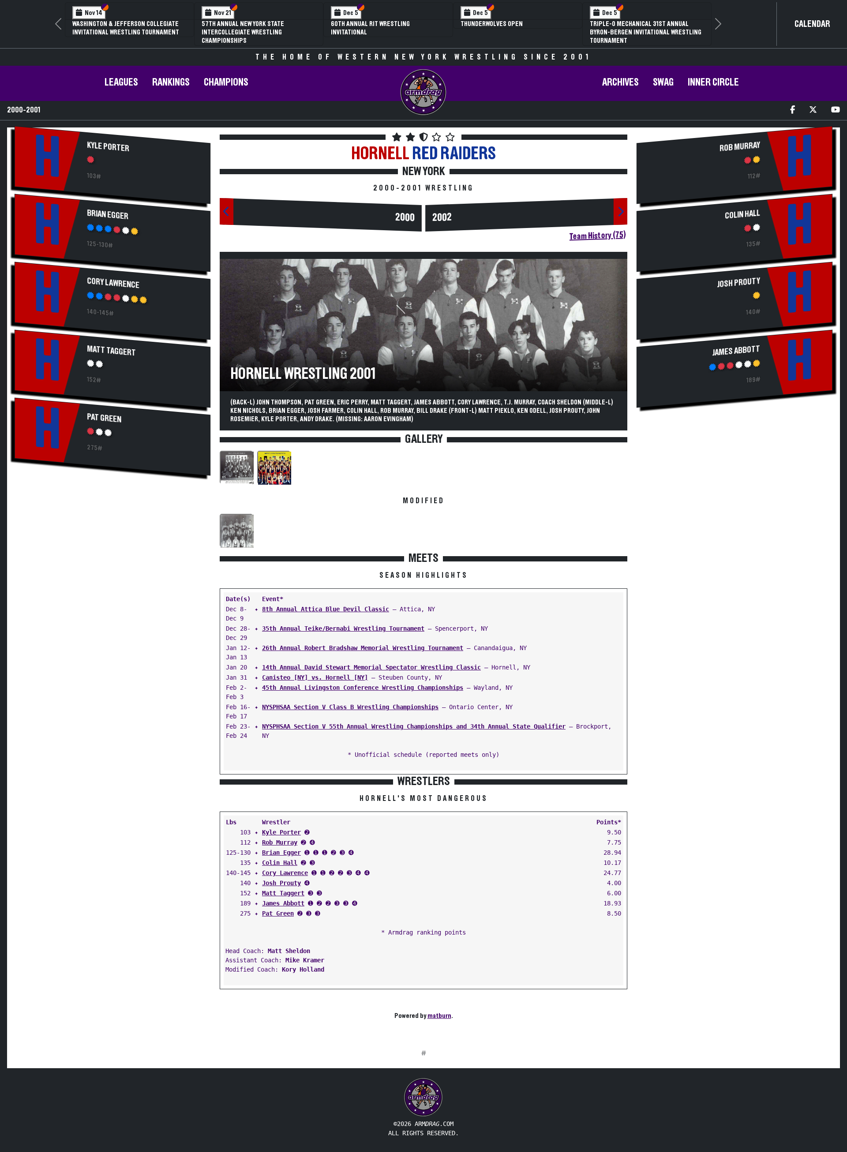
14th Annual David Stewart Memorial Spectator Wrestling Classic (371, 667)
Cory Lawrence (113, 283)
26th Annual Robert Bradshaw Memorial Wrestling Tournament (362, 647)
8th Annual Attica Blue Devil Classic (325, 609)
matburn (439, 1015)
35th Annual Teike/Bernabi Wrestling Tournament (343, 628)
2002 (442, 217)
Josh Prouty (281, 882)
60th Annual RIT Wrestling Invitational (370, 28)
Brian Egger (107, 215)
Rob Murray (279, 842)
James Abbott (283, 903)
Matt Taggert (111, 351)
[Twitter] (813, 110)
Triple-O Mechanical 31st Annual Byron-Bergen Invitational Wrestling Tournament (645, 32)
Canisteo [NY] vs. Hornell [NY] (315, 677)
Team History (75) (598, 235)
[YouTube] (835, 110)
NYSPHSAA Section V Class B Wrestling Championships (350, 707)
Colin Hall (279, 862)
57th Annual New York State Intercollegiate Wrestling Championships (243, 32)
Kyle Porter (108, 147)
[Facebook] (792, 110)
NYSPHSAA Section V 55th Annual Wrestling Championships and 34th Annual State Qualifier (414, 726)
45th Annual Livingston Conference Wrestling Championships (362, 687)
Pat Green (104, 418)
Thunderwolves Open (492, 23)
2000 (405, 217)
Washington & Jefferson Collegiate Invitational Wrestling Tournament (125, 28)
